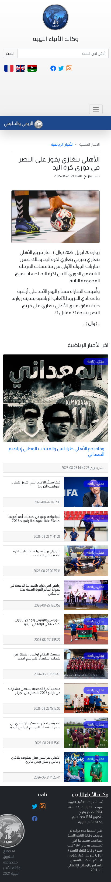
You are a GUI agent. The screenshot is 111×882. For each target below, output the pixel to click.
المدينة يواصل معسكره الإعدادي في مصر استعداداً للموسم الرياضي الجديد (34, 725)
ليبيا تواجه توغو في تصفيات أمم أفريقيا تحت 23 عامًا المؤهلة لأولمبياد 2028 (34, 519)
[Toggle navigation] (95, 109)
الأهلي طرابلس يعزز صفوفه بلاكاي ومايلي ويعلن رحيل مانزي (35, 759)
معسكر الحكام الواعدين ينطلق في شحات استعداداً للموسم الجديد (36, 656)
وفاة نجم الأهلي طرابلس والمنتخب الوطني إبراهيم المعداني (56, 451)
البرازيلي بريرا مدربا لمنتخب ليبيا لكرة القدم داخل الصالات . (36, 553)
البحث (10, 53)
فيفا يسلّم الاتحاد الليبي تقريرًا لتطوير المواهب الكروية (35, 484)
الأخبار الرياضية (62, 144)
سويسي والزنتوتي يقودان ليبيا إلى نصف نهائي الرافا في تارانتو (37, 622)
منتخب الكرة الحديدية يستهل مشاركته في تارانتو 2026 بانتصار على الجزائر (34, 691)
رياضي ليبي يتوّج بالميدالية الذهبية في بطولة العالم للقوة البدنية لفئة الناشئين (35, 590)
